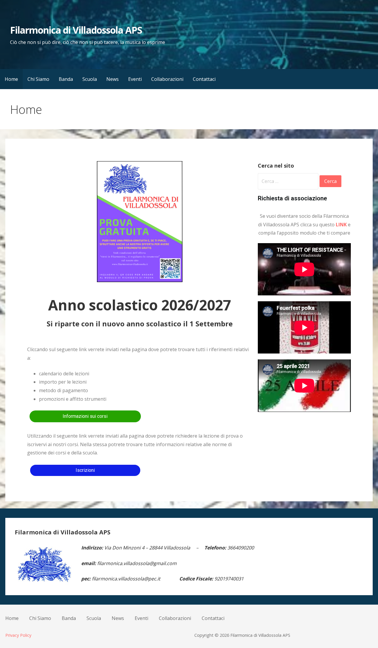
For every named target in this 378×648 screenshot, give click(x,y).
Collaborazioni (167, 79)
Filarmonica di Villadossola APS (76, 30)
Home (11, 79)
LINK (341, 224)
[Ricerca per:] (289, 181)
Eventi (135, 79)
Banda (66, 79)
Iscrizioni (85, 470)
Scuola (89, 79)
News (112, 79)
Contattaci (204, 79)
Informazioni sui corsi (85, 416)
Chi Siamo (38, 79)
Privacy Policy (18, 635)
